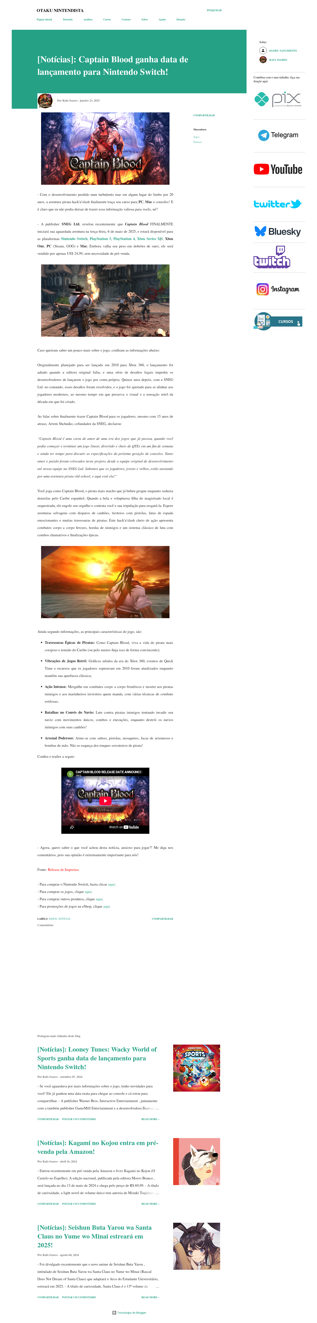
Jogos (196, 136)
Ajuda (162, 19)
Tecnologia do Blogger (131, 1312)
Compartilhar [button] (204, 115)
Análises (87, 19)
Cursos (107, 19)
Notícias (197, 142)
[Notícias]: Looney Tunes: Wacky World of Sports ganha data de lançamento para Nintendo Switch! (97, 1057)
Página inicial (44, 19)
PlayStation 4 (124, 238)
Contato (126, 19)
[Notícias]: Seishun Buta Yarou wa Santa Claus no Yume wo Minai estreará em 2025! (94, 1236)
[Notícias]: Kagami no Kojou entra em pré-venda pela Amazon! (97, 1147)
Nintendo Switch (74, 238)
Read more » (150, 1119)
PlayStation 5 (100, 238)
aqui (111, 884)
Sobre (144, 19)
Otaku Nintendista (60, 10)
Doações (180, 19)
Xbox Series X (148, 238)
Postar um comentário (79, 1119)
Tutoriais (68, 19)
